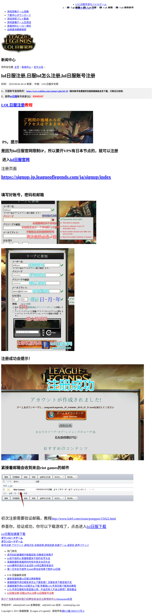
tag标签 (68, 599)
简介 (3, 599)
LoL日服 (91, 7)
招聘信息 (31, 599)
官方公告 (38, 67)
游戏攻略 (18, 11)
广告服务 (11, 599)
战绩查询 (16, 29)
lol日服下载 (96, 526)
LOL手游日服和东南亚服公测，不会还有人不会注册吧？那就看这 (41, 589)
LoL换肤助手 (127, 7)
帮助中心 (51, 599)
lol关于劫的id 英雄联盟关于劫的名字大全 (28, 558)
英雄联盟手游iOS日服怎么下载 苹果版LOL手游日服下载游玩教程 (41, 586)
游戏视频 (18, 19)
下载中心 (19, 15)
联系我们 (21, 599)
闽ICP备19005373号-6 (73, 611)
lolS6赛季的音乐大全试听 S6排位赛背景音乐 (30, 565)
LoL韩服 (75, 7)
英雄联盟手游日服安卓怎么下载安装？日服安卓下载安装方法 (39, 582)
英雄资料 (19, 26)
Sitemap (60, 599)
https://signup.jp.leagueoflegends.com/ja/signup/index (56, 177)
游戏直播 (19, 22)
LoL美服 (108, 7)
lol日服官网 (20, 160)
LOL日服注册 (13, 105)
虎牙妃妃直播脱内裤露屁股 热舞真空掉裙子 (30, 554)
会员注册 (41, 599)
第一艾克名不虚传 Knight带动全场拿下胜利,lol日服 (33, 569)
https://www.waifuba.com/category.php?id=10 (47, 91)
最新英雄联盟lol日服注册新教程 (24, 578)
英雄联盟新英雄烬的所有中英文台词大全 (28, 562)
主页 (16, 67)
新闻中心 (26, 67)
